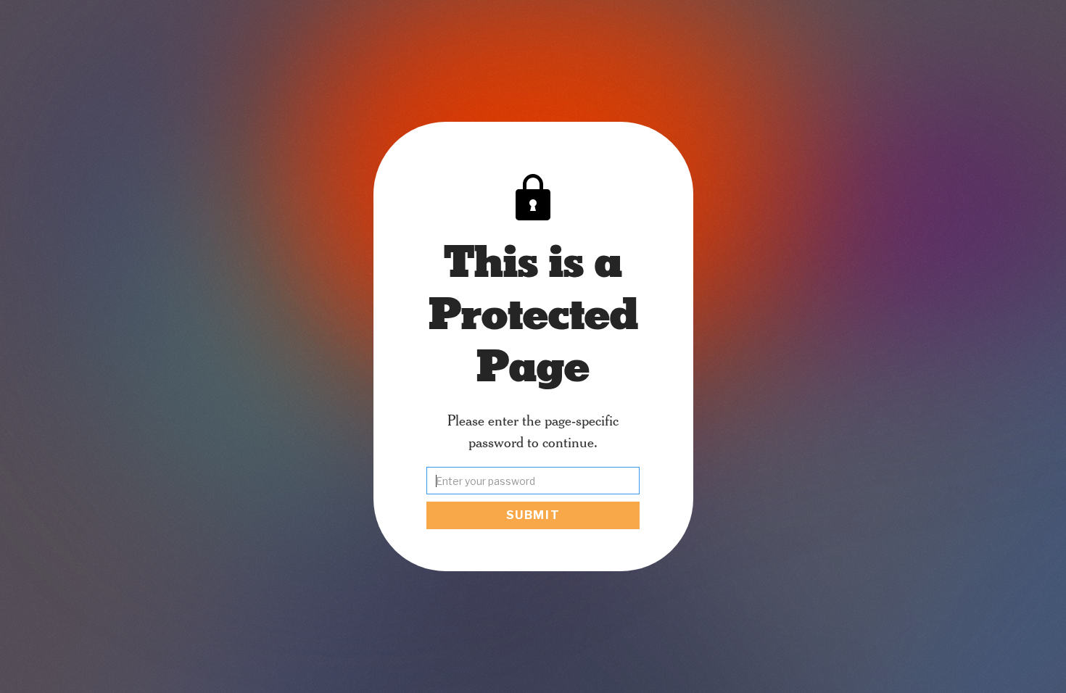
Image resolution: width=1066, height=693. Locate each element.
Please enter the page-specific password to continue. (533, 430)
